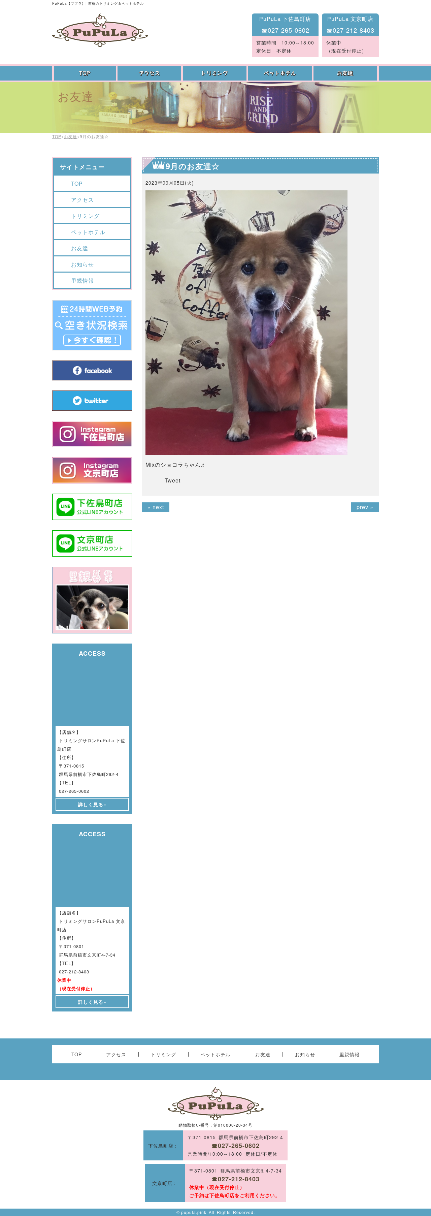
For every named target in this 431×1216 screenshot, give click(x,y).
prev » (365, 507)
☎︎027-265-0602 (285, 30)
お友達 (346, 73)
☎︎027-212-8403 (350, 30)
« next (155, 507)
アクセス (150, 73)
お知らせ (82, 264)
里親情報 (82, 280)
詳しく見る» (92, 804)
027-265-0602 (74, 791)
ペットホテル (280, 73)
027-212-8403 (74, 971)
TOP (85, 73)
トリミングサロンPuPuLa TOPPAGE (100, 30)
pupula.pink (193, 1212)
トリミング (215, 73)
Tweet (172, 480)
